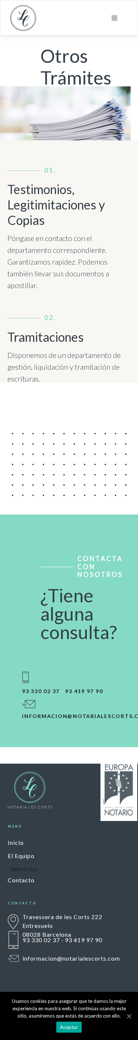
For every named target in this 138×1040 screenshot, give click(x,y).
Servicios (24, 868)
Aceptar (69, 1027)
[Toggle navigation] (114, 18)
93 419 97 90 (84, 691)
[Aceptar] (128, 1016)
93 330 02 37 (41, 691)
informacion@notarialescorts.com (71, 958)
